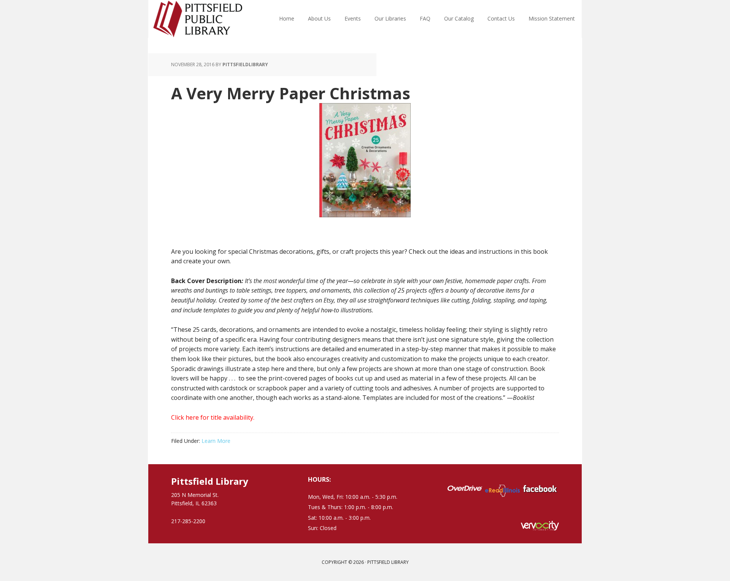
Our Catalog (459, 18)
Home (286, 18)
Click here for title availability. (212, 417)
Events (352, 18)
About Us (319, 18)
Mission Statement (551, 18)
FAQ (425, 18)
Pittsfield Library (197, 19)
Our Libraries (390, 18)
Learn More (216, 440)
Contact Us (501, 18)
